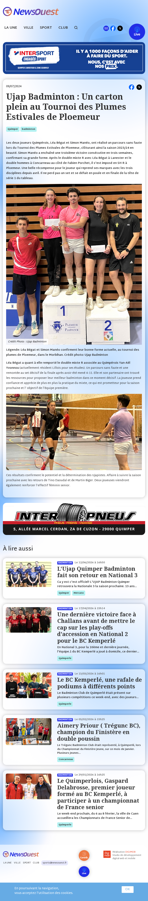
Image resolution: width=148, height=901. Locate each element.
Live (133, 28)
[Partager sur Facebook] (131, 87)
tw (120, 28)
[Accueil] (31, 11)
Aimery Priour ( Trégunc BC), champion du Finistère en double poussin (98, 732)
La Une (10, 28)
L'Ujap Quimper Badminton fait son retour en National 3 (97, 572)
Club (63, 28)
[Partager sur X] (139, 87)
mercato (79, 593)
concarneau (66, 759)
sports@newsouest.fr (55, 863)
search (78, 28)
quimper (13, 129)
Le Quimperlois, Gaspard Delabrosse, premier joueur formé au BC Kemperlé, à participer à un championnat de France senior (98, 794)
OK (127, 889)
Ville (28, 28)
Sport (46, 28)
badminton (28, 129)
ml (106, 28)
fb (112, 28)
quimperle (65, 658)
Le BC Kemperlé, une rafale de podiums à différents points (99, 683)
